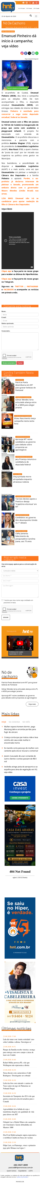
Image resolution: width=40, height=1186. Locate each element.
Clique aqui (7, 271)
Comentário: (6, 331)
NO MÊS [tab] (26, 722)
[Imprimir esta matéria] (33, 54)
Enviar (5, 617)
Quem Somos (11, 1171)
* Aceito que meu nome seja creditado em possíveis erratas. (18, 601)
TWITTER (19, 286)
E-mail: (4, 317)
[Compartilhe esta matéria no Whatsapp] (36, 54)
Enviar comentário (9, 363)
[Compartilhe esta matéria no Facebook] (26, 54)
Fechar (20, 363)
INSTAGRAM (32, 286)
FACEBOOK (9, 289)
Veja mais (32, 704)
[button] (31, 15)
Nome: (4, 311)
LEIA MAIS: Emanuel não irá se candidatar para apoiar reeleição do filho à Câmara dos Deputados (20, 201)
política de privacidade (22, 1177)
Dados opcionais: (8, 323)
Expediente (22, 1171)
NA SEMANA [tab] (14, 722)
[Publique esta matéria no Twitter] (29, 54)
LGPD (31, 1171)
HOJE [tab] (4, 722)
